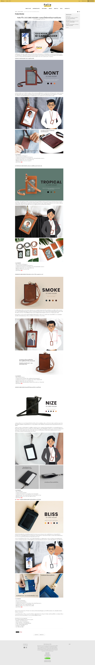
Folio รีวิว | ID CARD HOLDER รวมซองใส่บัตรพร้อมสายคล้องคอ (39, 18)
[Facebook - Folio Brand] (77, 11)
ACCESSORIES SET (47, 654)
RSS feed (67, 27)
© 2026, (45, 660)
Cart (91, 1)
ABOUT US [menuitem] (56, 8)
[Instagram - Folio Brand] (79, 11)
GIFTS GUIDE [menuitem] (44, 8)
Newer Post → (42, 634)
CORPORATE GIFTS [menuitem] (36, 8)
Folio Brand (49, 660)
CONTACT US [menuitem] (67, 8)
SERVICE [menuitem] (50, 8)
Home (16, 11)
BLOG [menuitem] (61, 8)
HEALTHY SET (47, 653)
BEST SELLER (47, 652)
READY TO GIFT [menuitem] (28, 8)
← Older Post (36, 634)
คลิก (21, 162)
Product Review (20, 11)
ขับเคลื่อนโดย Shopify (47, 661)
